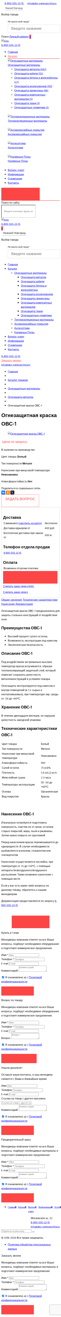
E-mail (5, 963)
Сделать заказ (30, 920)
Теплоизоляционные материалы (27, 121)
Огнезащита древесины (35, 298)
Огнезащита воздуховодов (37, 294)
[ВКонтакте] (3, 492)
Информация (16, 174)
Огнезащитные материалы (24, 65)
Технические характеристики (40, 600)
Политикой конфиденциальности (21, 979)
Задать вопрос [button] (19, 1058)
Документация (24, 604)
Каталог (12, 56)
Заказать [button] (18, 991)
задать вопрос (20, 499)
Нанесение (8, 604)
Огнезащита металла (33, 277)
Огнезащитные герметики (36, 315)
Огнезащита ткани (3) (27, 103)
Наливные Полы (18, 161)
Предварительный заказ (30, 576)
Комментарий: (9, 971)
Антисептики (15, 148)
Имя (4, 955)
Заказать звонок (20, 192)
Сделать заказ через (15, 592)
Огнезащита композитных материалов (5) (29, 97)
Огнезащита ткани (32, 311)
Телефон (7, 959)
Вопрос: (6, 1038)
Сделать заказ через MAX (18, 586)
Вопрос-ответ (16, 170)
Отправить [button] (17, 1130)
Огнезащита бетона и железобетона (34, 288)
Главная (13, 52)
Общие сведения (11, 600)
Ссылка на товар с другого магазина (23, 1098)
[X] (12, 492)
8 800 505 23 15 (12, 553)
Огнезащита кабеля (32, 281)
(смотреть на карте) (30, 523)
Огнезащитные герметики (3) (31, 107)
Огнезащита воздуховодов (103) (33, 86)
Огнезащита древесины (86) (31, 90)
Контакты (13, 183)
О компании (15, 179)
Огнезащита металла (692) (30, 69)
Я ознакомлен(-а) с (21, 979)
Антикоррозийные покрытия (25, 134)
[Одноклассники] (8, 492)
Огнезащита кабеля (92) (28, 73)
